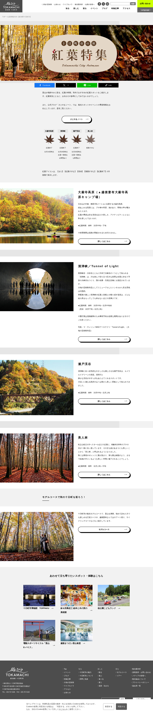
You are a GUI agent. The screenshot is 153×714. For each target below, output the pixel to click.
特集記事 (115, 8)
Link (108, 85)
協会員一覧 (136, 686)
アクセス (126, 8)
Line (87, 85)
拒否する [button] (108, 706)
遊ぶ (100, 676)
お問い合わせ (145, 3)
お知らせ (57, 4)
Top (65, 669)
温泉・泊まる (104, 686)
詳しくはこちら (104, 241)
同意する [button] (121, 706)
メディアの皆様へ (139, 676)
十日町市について (86, 676)
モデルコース (104, 529)
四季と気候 (84, 679)
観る (100, 672)
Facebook (44, 85)
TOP (3, 17)
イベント (94, 8)
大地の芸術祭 (47, 4)
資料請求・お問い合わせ (141, 672)
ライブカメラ (67, 4)
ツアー (119, 676)
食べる (101, 679)
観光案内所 (79, 4)
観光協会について (139, 679)
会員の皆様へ (90, 4)
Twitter (66, 85)
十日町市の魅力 (85, 672)
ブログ (105, 8)
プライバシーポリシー (140, 682)
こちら (63, 709)
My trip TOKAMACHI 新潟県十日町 (11, 6)
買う (100, 682)
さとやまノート (76, 119)
